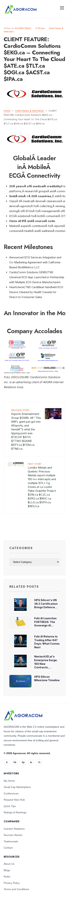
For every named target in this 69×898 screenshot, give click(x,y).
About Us (9, 863)
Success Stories (13, 835)
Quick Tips (10, 806)
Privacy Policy (12, 882)
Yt (39, 762)
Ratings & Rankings (15, 812)
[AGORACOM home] (20, 9)
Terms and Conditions (16, 889)
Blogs (7, 870)
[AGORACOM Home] (23, 715)
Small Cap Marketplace (17, 787)
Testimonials (11, 841)
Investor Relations (14, 828)
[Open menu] (62, 8)
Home (7, 110)
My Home (9, 780)
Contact (8, 847)
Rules (7, 876)
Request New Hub (14, 799)
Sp (23, 762)
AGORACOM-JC (23, 28)
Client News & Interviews (29, 110)
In (31, 762)
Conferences (11, 793)
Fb (15, 762)
